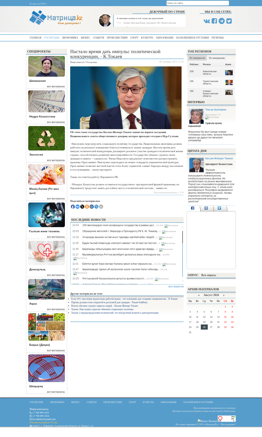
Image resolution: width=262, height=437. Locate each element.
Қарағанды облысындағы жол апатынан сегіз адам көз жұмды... (119, 249)
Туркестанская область (210, 82)
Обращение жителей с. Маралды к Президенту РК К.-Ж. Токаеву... (120, 231)
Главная (35, 37)
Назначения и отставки (192, 37)
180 (191, 91)
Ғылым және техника (44, 231)
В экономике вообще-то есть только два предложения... (141, 18)
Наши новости (77, 62)
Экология (36, 154)
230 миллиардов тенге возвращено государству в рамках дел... (119, 225)
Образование (165, 37)
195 (191, 81)
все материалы (56, 86)
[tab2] (206, 208)
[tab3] (219, 208)
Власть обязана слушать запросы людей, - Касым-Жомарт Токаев (104, 305)
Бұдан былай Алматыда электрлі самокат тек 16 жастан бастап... (120, 243)
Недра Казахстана (42, 116)
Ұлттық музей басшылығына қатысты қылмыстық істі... (114, 278)
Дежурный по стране (167, 11)
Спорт (134, 37)
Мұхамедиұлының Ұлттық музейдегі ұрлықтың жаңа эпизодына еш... (122, 254)
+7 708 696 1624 (40, 412)
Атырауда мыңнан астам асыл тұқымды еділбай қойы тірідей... (119, 237)
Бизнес (85, 37)
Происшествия (117, 37)
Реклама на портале (40, 422)
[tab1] (193, 208)
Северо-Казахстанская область (210, 93)
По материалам (217, 57)
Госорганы (51, 37)
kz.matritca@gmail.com (43, 419)
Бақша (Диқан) (39, 344)
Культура (147, 37)
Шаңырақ (36, 386)
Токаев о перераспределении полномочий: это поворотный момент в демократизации (114, 312)
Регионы (218, 37)
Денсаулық (37, 269)
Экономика (70, 37)
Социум (98, 37)
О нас (54, 422)
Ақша (33, 303)
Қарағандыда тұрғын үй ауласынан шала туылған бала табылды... (121, 269)
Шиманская (37, 80)
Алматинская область (210, 72)
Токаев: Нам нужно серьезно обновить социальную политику (102, 309)
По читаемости (197, 57)
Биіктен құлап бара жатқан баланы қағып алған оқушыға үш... (118, 263)
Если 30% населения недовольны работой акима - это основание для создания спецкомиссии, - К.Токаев (124, 298)
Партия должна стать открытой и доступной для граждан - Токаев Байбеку (109, 302)
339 (191, 71)
